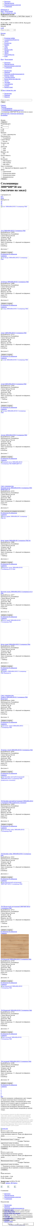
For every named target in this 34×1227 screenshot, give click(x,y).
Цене (2, 198)
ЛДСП (6, 41)
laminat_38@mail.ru (11, 1183)
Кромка (6, 44)
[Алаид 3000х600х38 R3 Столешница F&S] (17, 320)
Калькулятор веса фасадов (12, 79)
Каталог (3, 33)
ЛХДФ (6, 51)
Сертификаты (8, 84)
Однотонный (7, 171)
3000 (4, 150)
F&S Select (6, 164)
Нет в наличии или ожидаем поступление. (13, 511)
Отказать (26, 1224)
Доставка (7, 82)
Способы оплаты (9, 77)
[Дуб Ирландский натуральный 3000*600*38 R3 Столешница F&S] (17, 893)
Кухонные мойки (9, 38)
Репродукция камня (9, 175)
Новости (7, 97)
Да (4, 157)
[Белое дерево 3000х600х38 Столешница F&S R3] (17, 527)
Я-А (2, 196)
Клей (6, 56)
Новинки (7, 72)
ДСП (5, 46)
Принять (10, 1224)
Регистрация (9, 11)
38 (3, 145)
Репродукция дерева (9, 173)
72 (1, 204)
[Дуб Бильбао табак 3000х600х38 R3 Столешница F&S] (17, 841)
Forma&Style (7, 138)
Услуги (6, 80)
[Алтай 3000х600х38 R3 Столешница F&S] (17, 371)
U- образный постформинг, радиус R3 (14, 168)
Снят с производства (9, 134)
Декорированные (8, 177)
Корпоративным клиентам (12, 5)
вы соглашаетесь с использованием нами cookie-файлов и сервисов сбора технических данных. (17, 1218)
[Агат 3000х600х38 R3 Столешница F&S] (17, 218)
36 (1, 203)
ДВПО (6, 53)
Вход (2, 11)
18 (1, 201)
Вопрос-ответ (8, 87)
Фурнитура (7, 43)
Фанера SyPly (8, 49)
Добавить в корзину (6, 252)
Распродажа (8, 70)
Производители (9, 3)
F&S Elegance (7, 161)
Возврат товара (9, 75)
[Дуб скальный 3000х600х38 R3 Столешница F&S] (17, 1048)
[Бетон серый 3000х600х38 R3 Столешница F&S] (17, 631)
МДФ (6, 48)
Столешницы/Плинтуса (11, 40)
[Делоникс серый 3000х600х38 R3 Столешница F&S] (17, 737)
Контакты (7, 1)
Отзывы (6, 85)
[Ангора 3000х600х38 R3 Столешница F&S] (17, 422)
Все (2, 1096)
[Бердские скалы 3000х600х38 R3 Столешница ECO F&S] (17, 579)
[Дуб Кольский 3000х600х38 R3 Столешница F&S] (17, 946)
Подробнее (4, 115)
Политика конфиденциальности (14, 74)
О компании (8, 6)
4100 (4, 148)
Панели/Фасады (9, 54)
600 (4, 154)
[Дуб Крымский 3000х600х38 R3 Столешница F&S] (17, 997)
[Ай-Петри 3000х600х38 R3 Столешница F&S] (17, 269)
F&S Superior (7, 162)
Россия (5, 141)
